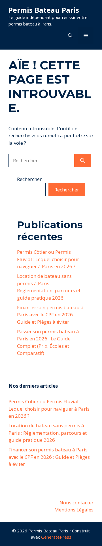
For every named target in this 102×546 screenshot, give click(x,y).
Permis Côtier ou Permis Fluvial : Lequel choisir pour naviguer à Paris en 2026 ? (48, 259)
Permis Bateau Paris (43, 10)
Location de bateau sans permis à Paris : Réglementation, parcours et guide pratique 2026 (47, 432)
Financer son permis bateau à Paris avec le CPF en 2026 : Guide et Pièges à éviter (50, 314)
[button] (70, 35)
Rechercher (29, 179)
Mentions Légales (74, 509)
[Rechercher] (82, 160)
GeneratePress (56, 537)
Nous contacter (77, 502)
